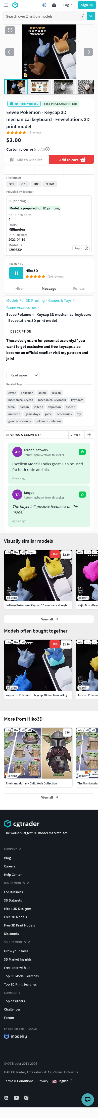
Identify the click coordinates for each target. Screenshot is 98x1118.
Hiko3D (31, 270)
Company (10, 849)
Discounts (11, 933)
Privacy (42, 1081)
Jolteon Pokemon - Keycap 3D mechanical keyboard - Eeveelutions (48, 605)
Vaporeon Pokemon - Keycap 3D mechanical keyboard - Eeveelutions (50, 695)
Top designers (14, 1001)
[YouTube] (17, 1098)
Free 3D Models (15, 917)
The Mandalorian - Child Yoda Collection (31, 783)
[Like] (19, 170)
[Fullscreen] (10, 30)
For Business (13, 892)
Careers (9, 866)
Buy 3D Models (14, 883)
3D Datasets (13, 900)
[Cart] (54, 5)
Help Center (13, 874)
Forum (9, 1017)
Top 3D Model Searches (21, 976)
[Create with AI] (44, 5)
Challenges (12, 1009)
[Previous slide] (9, 52)
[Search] (91, 16)
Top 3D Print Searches (20, 984)
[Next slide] (88, 52)
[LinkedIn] (7, 1098)
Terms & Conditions (18, 1081)
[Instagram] (27, 1098)
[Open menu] (6, 5)
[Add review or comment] (89, 435)
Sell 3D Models (15, 942)
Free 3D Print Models (19, 925)
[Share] (79, 170)
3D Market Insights (18, 959)
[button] (82, 16)
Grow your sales (16, 951)
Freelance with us (17, 967)
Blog (7, 858)
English (60, 1081)
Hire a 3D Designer (17, 908)
